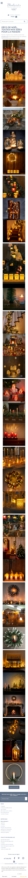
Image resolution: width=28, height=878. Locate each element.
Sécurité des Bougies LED (7, 841)
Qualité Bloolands (5, 839)
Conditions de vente (6, 830)
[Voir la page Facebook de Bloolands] (14, 858)
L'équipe (3, 806)
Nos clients (3, 809)
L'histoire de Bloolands (6, 807)
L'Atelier (3, 842)
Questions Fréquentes (6, 829)
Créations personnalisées (7, 844)
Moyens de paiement (6, 827)
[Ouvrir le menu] (2, 3)
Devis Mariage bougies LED (7, 846)
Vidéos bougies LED (6, 849)
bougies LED (4, 36)
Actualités (7, 858)
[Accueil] (14, 7)
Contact (3, 824)
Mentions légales (5, 832)
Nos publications (5, 812)
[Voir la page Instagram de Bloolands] (23, 858)
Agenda (3, 823)
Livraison (3, 826)
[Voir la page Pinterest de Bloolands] (18, 858)
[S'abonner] (26, 798)
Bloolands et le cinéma (6, 811)
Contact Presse (4, 814)
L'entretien (3, 847)
